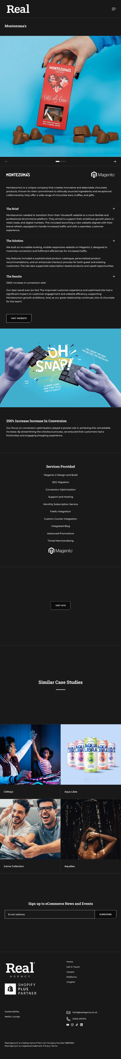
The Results (14, 276)
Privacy (46, 1046)
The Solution (14, 241)
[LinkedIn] (82, 1024)
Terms (55, 1046)
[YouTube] (68, 1024)
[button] (115, 161)
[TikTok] (78, 1024)
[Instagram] (73, 1024)
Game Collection (30, 836)
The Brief (12, 209)
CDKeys (30, 761)
